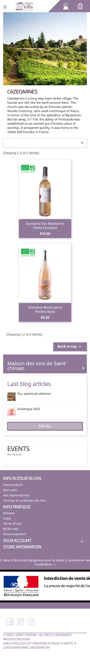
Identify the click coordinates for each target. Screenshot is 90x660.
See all (45, 426)
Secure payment (14, 534)
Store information (22, 547)
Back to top (70, 346)
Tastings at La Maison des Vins (24, 500)
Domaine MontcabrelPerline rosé (45, 309)
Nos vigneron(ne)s (16, 495)
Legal (7, 518)
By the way (10, 529)
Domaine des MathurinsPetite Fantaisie (45, 225)
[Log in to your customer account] (65, 6)
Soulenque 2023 (28, 409)
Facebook (10, 621)
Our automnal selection (34, 393)
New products (13, 485)
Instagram (31, 621)
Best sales (10, 490)
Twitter (20, 621)
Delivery (8, 513)
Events (18, 449)
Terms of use (12, 523)
